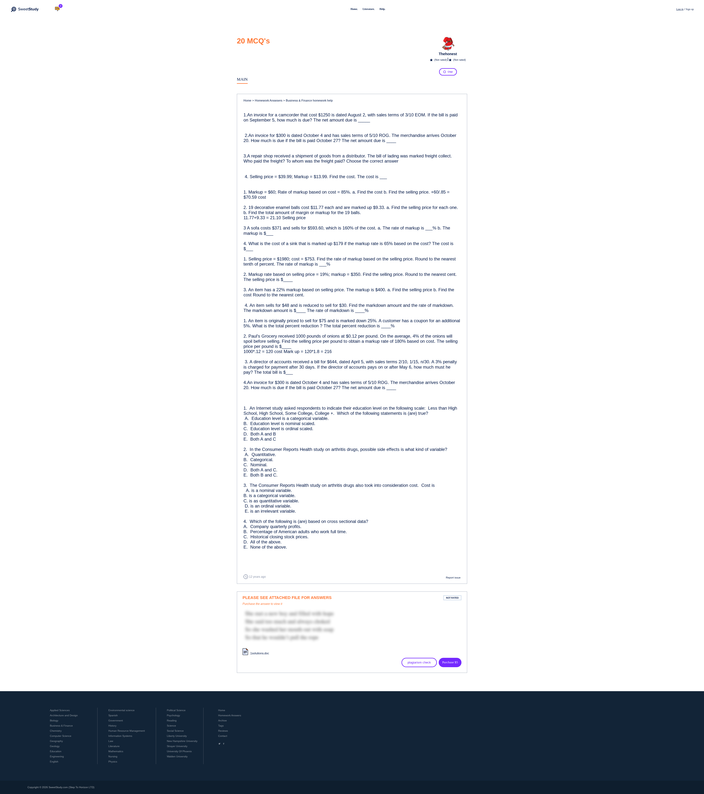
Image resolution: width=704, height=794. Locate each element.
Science (171, 725)
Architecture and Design (64, 715)
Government (115, 720)
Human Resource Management (126, 730)
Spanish (113, 715)
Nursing (112, 756)
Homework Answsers (267, 100)
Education (55, 751)
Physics (112, 761)
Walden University (177, 756)
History (112, 725)
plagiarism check (419, 662)
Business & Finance (61, 725)
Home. (354, 9)
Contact (222, 735)
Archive (222, 720)
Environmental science (121, 710)
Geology (55, 746)
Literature (114, 746)
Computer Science (60, 735)
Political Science (176, 710)
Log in (679, 9)
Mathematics (115, 751)
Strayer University (177, 746)
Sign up (690, 9)
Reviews (223, 730)
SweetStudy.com (58, 787)
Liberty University (177, 735)
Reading (172, 720)
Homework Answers (229, 715)
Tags (221, 725)
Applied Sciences (60, 710)
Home (247, 100)
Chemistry (56, 730)
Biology (54, 720)
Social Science (175, 730)
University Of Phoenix (179, 751)
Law (110, 741)
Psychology (173, 715)
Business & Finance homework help (308, 100)
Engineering (57, 756)
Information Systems (120, 735)
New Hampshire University (182, 741)
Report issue (453, 577)
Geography (56, 741)
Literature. (369, 9)
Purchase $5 (450, 662)
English (54, 761)
